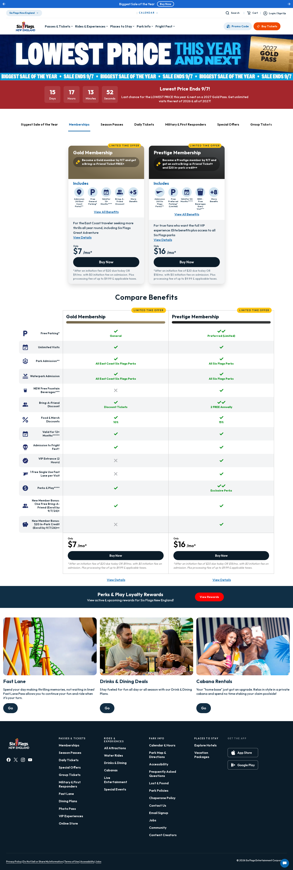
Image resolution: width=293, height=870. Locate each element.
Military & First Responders (70, 784)
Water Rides (113, 755)
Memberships (69, 745)
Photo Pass (67, 809)
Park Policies (158, 790)
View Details (82, 237)
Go (10, 708)
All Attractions (115, 748)
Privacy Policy (14, 861)
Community (157, 828)
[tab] (39, 127)
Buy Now (165, 4)
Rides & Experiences (90, 26)
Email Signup (158, 813)
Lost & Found (159, 783)
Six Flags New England (21, 12)
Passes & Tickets (57, 26)
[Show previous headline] (4, 4)
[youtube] (30, 759)
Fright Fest (163, 26)
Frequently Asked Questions (162, 774)
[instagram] (23, 759)
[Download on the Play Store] (243, 765)
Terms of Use (71, 861)
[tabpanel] (146, 213)
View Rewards (209, 597)
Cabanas (111, 770)
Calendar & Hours (162, 745)
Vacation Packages (201, 755)
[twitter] (15, 759)
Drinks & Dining (115, 763)
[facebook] (8, 759)
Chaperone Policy (162, 798)
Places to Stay (121, 26)
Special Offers (70, 767)
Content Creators (163, 835)
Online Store (68, 823)
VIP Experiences (71, 816)
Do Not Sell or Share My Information (43, 861)
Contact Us (157, 805)
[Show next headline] (289, 4)
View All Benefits (106, 212)
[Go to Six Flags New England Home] (25, 26)
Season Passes (70, 753)
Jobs (152, 820)
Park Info (144, 26)
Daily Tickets (69, 760)
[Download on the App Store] (243, 752)
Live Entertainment (115, 780)
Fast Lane (66, 794)
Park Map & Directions (157, 755)
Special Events (115, 789)
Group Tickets (70, 775)
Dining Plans (68, 801)
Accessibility (158, 764)
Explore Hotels (205, 745)
